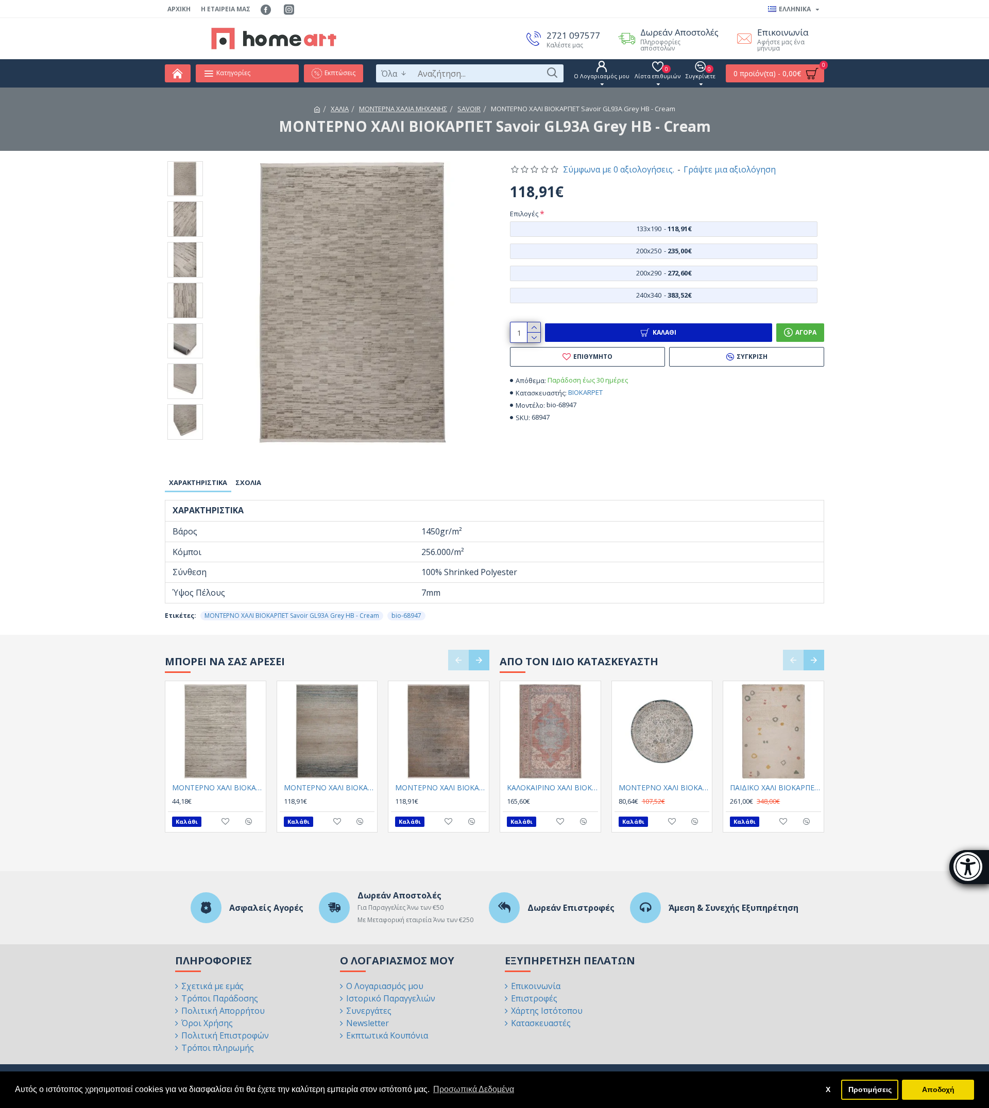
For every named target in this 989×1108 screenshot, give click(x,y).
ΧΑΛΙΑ (340, 108)
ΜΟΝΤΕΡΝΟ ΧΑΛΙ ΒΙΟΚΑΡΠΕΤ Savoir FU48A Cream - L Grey (217, 787)
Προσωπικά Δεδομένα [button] (473, 1089)
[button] (458, 660)
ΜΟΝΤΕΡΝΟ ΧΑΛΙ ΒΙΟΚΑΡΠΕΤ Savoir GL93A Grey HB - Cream (291, 615)
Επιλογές (524, 213)
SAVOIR (469, 108)
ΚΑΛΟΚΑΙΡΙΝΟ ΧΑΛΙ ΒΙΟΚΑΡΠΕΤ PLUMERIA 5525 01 (552, 787)
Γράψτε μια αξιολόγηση (730, 169)
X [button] (828, 1089)
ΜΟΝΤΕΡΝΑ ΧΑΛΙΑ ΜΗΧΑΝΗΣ (403, 108)
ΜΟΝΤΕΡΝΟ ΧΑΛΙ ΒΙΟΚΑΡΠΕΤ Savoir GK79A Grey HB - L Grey (440, 787)
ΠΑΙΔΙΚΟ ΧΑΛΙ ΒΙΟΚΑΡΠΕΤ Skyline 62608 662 (775, 787)
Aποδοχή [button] (938, 1089)
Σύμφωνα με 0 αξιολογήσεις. (618, 169)
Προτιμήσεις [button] (870, 1089)
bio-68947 (406, 615)
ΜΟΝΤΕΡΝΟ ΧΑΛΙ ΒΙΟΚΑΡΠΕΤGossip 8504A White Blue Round (664, 787)
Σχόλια (248, 482)
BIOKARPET (585, 392)
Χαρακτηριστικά (198, 482)
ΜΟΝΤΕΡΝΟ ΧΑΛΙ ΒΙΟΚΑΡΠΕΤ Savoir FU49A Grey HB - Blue (329, 787)
